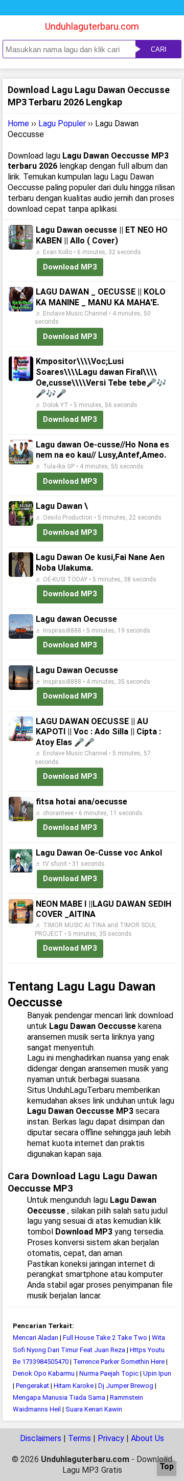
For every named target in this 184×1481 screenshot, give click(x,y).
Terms (79, 1438)
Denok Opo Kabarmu (44, 1373)
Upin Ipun (157, 1373)
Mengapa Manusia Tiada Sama (59, 1397)
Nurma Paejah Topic (109, 1373)
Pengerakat (32, 1385)
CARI (159, 49)
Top (166, 1467)
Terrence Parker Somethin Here (119, 1361)
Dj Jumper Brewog (125, 1385)
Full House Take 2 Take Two (105, 1337)
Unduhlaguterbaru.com (92, 26)
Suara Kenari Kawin (93, 1409)
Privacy (111, 1438)
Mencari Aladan (35, 1337)
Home (18, 123)
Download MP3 (70, 267)
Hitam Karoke (74, 1385)
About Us (147, 1438)
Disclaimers (40, 1438)
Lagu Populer (62, 123)
